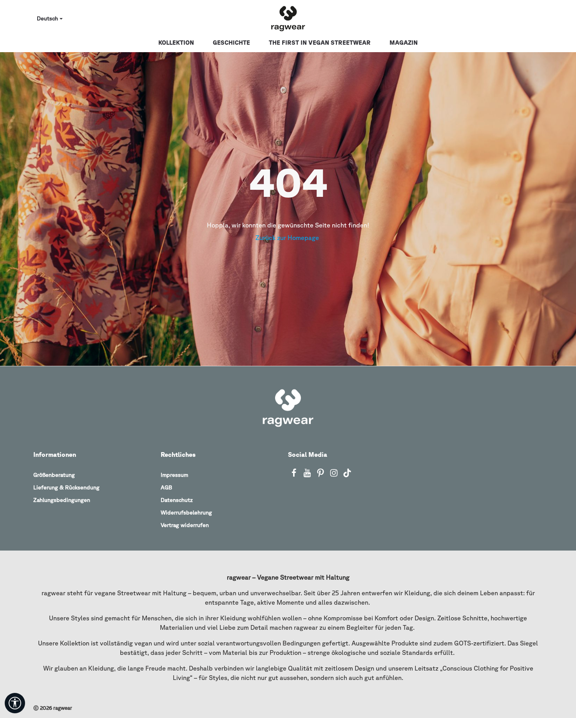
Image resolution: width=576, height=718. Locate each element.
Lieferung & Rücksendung (66, 487)
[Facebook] (295, 475)
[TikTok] (347, 475)
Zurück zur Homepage (288, 237)
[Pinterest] (321, 475)
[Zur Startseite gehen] (288, 18)
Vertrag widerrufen (185, 525)
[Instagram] (335, 475)
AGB (166, 487)
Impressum (174, 475)
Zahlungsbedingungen (61, 500)
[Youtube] (308, 475)
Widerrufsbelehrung (186, 512)
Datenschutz (177, 500)
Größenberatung (54, 475)
